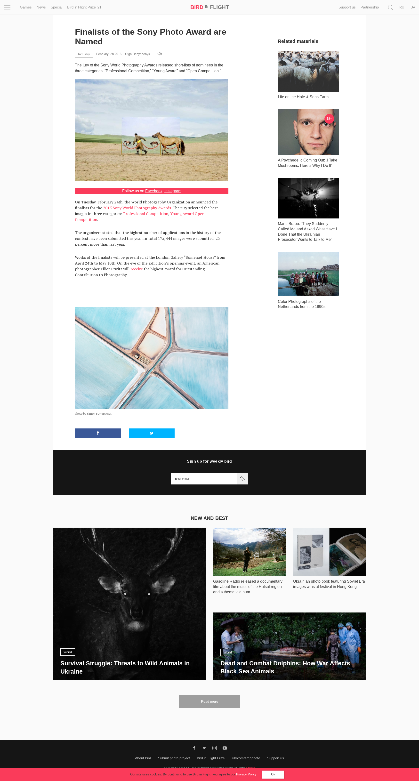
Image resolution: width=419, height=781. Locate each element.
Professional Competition (145, 213)
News (41, 7)
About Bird (143, 758)
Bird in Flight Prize (211, 758)
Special (56, 7)
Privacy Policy (246, 774)
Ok (273, 774)
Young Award (182, 213)
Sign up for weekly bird (209, 461)
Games (26, 7)
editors (250, 768)
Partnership (370, 7)
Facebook (153, 191)
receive (136, 269)
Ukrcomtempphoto (246, 758)
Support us (347, 7)
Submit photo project (174, 758)
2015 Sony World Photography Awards (137, 207)
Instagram (172, 191)
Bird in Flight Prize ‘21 (84, 7)
